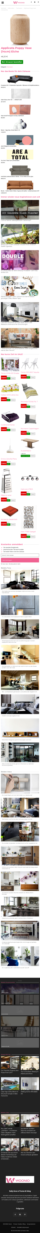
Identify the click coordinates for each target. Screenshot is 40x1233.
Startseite (3, 8)
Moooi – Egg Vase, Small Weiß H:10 (10, 130)
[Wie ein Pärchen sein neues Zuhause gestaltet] (30, 1144)
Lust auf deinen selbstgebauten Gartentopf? (16, 220)
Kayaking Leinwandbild (7, 160)
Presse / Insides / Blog (19, 1224)
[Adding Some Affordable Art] (30, 1083)
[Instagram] (34, 2)
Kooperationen (31, 1224)
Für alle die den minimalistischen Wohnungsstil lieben (17, 616)
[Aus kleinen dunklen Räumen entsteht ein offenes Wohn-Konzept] (30, 1120)
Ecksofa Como (5, 176)
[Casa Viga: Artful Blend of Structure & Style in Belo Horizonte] (10, 1083)
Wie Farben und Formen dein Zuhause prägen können (17, 819)
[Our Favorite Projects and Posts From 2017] (10, 1062)
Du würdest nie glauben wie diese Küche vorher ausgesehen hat (19, 843)
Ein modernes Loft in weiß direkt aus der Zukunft (15, 967)
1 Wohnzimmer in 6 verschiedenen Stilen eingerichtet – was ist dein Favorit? (19, 349)
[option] (20, 119)
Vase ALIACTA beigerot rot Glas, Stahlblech (12, 115)
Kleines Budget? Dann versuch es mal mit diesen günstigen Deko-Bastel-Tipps (17, 297)
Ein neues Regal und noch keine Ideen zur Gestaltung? (17, 795)
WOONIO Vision (7, 1224)
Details (13, 378)
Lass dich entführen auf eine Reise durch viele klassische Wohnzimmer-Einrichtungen (16, 323)
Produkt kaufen (25, 456)
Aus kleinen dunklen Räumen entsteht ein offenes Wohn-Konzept (29, 1131)
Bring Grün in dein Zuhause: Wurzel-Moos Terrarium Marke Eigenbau (18, 245)
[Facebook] (31, 2)
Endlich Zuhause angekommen (11, 715)
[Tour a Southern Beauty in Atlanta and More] (30, 1063)
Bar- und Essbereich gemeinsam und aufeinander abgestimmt (19, 691)
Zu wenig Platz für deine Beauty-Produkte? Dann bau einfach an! (19, 271)
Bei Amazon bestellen (12, 62)
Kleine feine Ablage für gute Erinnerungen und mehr (16, 740)
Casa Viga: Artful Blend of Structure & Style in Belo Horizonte (9, 1094)
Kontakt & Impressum (23, 1227)
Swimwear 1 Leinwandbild (8, 146)
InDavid (13, 1227)
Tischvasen (19, 8)
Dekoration (11, 8)
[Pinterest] (38, 2)
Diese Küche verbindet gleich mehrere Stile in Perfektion (17, 918)
